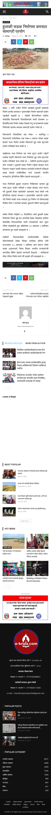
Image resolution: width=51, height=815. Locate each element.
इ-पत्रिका (25, 807)
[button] (4, 11)
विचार (43, 804)
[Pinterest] (25, 41)
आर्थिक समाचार (16, 804)
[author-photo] (25, 319)
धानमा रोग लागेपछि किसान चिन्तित (28, 483)
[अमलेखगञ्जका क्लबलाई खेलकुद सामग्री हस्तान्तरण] (14, 568)
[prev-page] (4, 387)
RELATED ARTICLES (13, 343)
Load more (25, 521)
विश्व (38, 804)
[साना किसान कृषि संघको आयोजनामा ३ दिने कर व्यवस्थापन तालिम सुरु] (9, 499)
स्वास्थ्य (32, 804)
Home (5, 18)
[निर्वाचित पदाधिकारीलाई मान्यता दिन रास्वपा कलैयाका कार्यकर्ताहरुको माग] (9, 352)
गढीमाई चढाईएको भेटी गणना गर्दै (28, 738)
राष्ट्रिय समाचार (17, 802)
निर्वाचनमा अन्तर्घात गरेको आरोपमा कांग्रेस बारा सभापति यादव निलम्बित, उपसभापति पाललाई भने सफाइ (31, 378)
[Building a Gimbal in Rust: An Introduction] (38, 568)
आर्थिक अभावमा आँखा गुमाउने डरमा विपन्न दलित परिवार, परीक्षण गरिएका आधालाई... (37, 554)
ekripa (7, 36)
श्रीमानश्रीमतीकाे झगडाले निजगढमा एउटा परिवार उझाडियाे (37, 295)
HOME (29, 575)
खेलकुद (5, 575)
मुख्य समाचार (13, 18)
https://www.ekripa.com (25, 326)
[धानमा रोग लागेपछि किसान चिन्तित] (9, 486)
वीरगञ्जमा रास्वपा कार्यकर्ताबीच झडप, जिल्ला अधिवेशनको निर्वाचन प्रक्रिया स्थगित (31, 365)
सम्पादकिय (7, 804)
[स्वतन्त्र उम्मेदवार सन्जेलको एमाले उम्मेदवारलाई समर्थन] (9, 474)
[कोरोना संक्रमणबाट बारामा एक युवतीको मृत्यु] (9, 511)
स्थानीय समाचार (7, 548)
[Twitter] (19, 41)
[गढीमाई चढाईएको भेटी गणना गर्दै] (9, 740)
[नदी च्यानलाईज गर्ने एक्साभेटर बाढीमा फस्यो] (14, 541)
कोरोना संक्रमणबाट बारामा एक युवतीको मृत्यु (31, 509)
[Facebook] (13, 41)
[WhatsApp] (31, 41)
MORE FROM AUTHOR (35, 343)
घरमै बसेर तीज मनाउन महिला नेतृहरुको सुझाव (13, 295)
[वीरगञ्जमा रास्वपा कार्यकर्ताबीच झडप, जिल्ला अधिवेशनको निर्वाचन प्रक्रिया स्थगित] (9, 365)
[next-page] (8, 387)
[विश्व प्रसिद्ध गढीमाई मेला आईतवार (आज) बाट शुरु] (9, 715)
